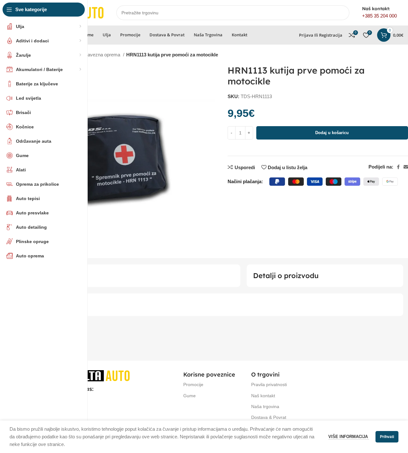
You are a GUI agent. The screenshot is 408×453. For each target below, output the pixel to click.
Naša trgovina (265, 406)
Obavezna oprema (101, 54)
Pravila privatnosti (269, 384)
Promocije (193, 384)
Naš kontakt (263, 395)
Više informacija (348, 436)
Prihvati (387, 437)
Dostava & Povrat (268, 417)
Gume (189, 395)
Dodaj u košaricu (332, 132)
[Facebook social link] (398, 167)
